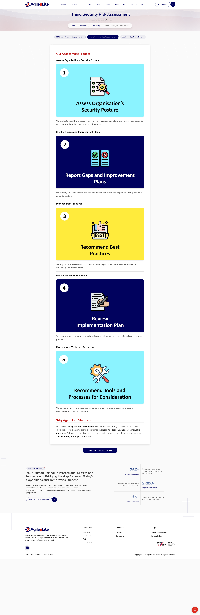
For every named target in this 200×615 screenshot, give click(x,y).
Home (73, 26)
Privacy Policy (156, 536)
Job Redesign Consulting (132, 37)
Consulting (96, 26)
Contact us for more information (99, 450)
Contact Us (87, 536)
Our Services (87, 542)
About (63, 4)
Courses (88, 4)
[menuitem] (63, 4)
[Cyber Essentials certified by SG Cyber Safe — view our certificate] (166, 544)
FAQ (84, 539)
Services (83, 26)
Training (119, 532)
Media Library (120, 4)
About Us (86, 532)
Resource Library (136, 4)
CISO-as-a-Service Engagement (69, 37)
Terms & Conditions (159, 532)
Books (107, 4)
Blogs (98, 4)
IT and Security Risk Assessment (102, 37)
